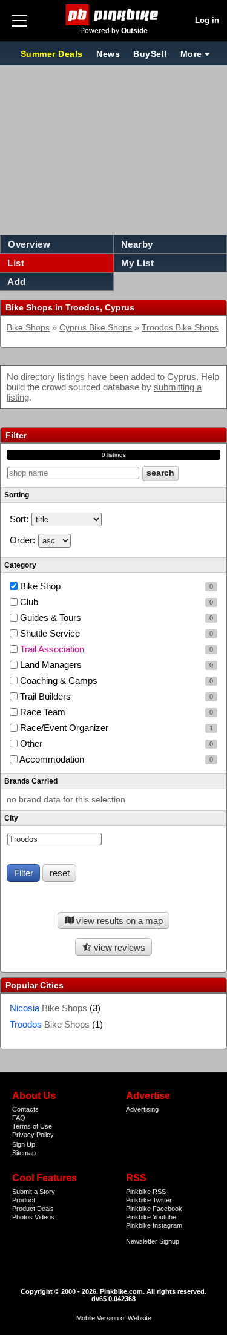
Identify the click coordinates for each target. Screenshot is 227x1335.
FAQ (18, 1117)
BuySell (150, 54)
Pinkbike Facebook (154, 1208)
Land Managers (115, 665)
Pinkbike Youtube (151, 1217)
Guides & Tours (115, 617)
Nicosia (48, 1008)
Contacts (25, 1109)
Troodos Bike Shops (180, 327)
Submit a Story (33, 1191)
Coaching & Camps (115, 680)
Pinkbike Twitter (149, 1200)
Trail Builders (115, 696)
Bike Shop (115, 586)
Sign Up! (24, 1144)
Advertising (142, 1109)
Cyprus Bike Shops (95, 327)
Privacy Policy (33, 1134)
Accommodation (115, 759)
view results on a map (118, 921)
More (191, 54)
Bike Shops (28, 327)
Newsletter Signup (152, 1241)
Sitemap (24, 1152)
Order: (22, 540)
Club (115, 602)
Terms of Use (32, 1126)
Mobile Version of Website (113, 1318)
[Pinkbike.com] (113, 14)
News (108, 54)
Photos (22, 1217)
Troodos (50, 1024)
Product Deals (33, 1208)
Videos (44, 1217)
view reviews (118, 947)
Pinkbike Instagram (154, 1225)
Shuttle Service (115, 633)
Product (23, 1200)
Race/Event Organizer (115, 728)
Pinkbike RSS (146, 1191)
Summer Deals (53, 54)
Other (115, 743)
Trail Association (115, 649)
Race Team (115, 712)
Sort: (19, 519)
